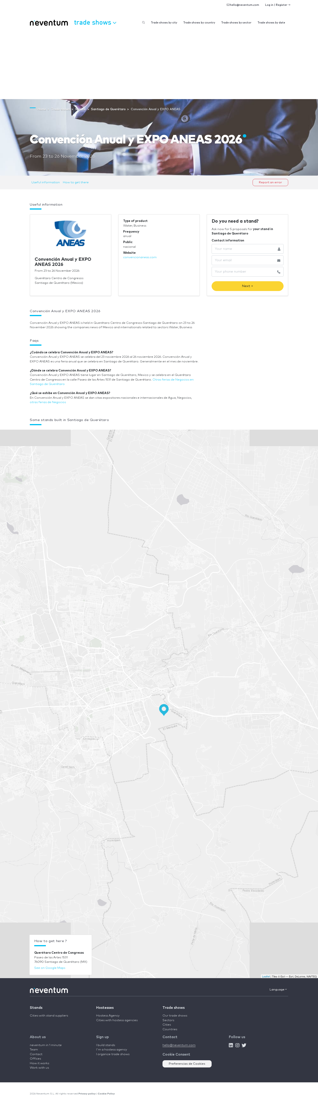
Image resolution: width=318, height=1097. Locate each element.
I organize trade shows (112, 1054)
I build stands (105, 1045)
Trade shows (173, 1008)
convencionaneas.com (140, 257)
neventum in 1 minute (46, 1045)
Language (277, 989)
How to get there (76, 182)
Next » (247, 286)
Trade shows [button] (93, 22)
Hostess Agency (108, 1015)
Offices (35, 1058)
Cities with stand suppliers (49, 1015)
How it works (39, 1063)
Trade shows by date (271, 22)
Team (34, 1049)
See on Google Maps (49, 968)
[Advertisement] (159, 64)
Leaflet (266, 976)
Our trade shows (174, 1015)
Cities (166, 1024)
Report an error (270, 182)
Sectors (168, 1020)
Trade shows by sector (236, 22)
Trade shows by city (164, 22)
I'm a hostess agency (111, 1049)
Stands (36, 1008)
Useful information (45, 182)
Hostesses (105, 1008)
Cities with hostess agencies (117, 1020)
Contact (36, 1054)
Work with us (39, 1067)
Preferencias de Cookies (187, 1063)
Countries (169, 1029)
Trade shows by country (199, 22)
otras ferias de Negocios (48, 402)
